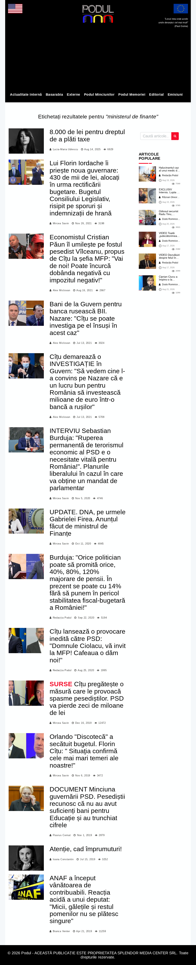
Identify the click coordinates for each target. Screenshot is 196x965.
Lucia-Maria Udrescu (65, 149)
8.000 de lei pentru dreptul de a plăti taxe (87, 135)
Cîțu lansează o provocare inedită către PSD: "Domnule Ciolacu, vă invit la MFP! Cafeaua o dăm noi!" (88, 646)
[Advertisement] (98, 61)
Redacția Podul (62, 617)
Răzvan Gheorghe (171, 197)
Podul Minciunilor (99, 94)
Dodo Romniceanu (172, 219)
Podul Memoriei (131, 94)
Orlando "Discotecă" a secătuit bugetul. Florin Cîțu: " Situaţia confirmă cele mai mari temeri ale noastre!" (84, 751)
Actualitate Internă (26, 94)
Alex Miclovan (61, 290)
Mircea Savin (61, 223)
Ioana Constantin (63, 859)
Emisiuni (175, 94)
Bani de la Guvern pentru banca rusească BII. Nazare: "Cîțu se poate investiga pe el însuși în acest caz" (86, 318)
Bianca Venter (61, 931)
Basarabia (54, 94)
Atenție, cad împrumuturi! (86, 849)
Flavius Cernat (62, 835)
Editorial (156, 94)
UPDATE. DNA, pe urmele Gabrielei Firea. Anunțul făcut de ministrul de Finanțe (88, 522)
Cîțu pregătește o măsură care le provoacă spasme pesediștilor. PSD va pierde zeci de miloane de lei (87, 698)
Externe (73, 94)
